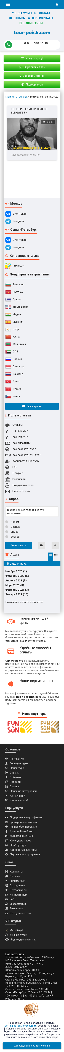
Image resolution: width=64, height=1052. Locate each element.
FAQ (14, 467)
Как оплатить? (21, 442)
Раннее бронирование (23, 826)
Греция (17, 299)
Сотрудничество (23, 485)
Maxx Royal (16, 930)
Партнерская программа (25, 854)
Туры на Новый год (21, 831)
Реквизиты (19, 479)
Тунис (16, 381)
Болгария (18, 284)
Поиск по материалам (23, 791)
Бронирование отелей (23, 822)
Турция (17, 388)
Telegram (18, 221)
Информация (18, 903)
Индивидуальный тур (23, 939)
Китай (16, 336)
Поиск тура (17, 768)
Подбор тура (18, 845)
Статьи (14, 786)
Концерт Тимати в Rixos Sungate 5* (29, 110)
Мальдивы (19, 344)
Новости (15, 781)
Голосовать (18, 545)
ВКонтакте (19, 213)
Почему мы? (20, 430)
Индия (17, 314)
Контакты (16, 871)
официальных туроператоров (25, 640)
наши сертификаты (29, 696)
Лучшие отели (18, 935)
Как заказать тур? (24, 449)
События (15, 777)
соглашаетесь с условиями (21, 1025)
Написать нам (21, 491)
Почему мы (23, 13)
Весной (15, 536)
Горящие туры (19, 763)
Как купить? (20, 436)
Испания (18, 321)
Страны (14, 772)
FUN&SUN (18, 265)
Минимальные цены (22, 836)
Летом (14, 521)
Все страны (34, 406)
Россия (17, 359)
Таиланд (18, 373)
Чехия (16, 396)
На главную (17, 758)
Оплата (44, 13)
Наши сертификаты (36, 681)
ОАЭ (15, 351)
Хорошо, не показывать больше (32, 1045)
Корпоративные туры (25, 461)
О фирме (17, 473)
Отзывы (19, 18)
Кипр (16, 329)
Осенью (15, 526)
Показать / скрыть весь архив (24, 602)
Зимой (14, 531)
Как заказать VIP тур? (26, 455)
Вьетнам (18, 292)
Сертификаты (42, 18)
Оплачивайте (14, 660)
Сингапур (18, 366)
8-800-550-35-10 (36, 43)
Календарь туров (20, 840)
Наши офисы (33, 23)
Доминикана (20, 306)
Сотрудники (17, 885)
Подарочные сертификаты (26, 817)
